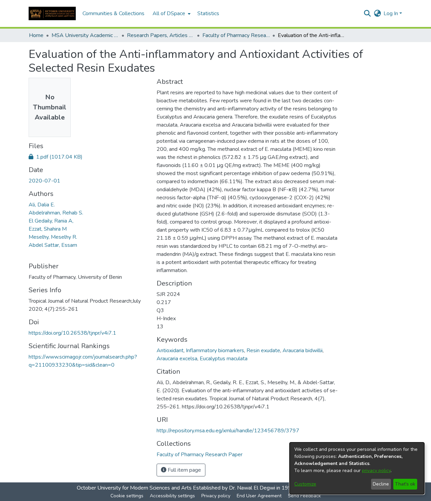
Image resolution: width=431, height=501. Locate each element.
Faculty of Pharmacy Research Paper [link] (236, 35)
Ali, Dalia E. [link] (42, 204)
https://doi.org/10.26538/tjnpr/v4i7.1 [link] (72, 333)
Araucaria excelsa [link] (177, 358)
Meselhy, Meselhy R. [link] (53, 237)
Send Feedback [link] (304, 496)
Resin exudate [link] (263, 350)
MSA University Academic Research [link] (85, 35)
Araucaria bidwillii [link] (303, 350)
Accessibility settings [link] (172, 496)
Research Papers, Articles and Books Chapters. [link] (160, 35)
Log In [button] (391, 13)
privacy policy (376, 470)
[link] (55, 157)
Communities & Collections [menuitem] (113, 13)
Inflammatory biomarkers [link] (215, 350)
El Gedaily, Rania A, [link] (51, 221)
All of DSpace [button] (169, 13)
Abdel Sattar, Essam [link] (53, 245)
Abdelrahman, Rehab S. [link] (56, 212)
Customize (305, 484)
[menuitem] (171, 13)
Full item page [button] (183, 470)
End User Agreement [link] (259, 496)
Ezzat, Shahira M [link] (48, 229)
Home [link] (36, 35)
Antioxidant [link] (170, 350)
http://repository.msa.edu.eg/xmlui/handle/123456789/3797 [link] (228, 430)
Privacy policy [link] (215, 496)
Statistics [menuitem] (208, 13)
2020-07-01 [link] (44, 181)
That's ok (405, 484)
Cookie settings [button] (126, 496)
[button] (52, 13)
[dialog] (357, 468)
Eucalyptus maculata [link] (223, 358)
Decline (381, 484)
